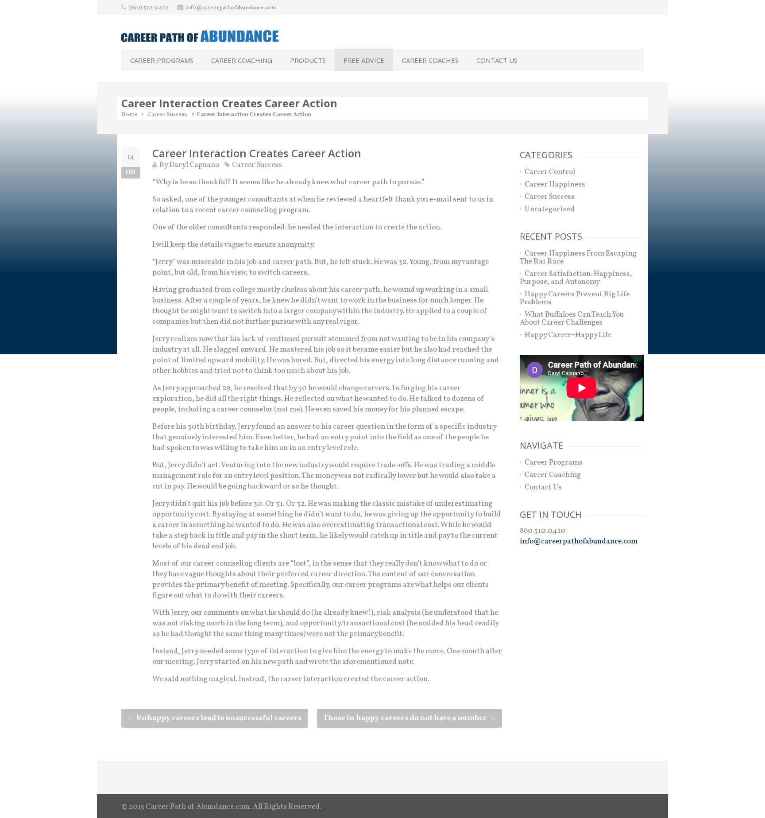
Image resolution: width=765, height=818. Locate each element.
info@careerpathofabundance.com (231, 8)
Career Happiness (555, 184)
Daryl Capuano (194, 165)
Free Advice (364, 60)
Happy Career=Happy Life (568, 335)
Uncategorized (550, 209)
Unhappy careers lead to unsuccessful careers (214, 718)
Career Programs (161, 60)
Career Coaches (430, 60)
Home (129, 115)
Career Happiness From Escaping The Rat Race (578, 257)
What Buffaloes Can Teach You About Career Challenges (572, 319)
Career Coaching (241, 60)
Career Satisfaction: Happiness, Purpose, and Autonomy (576, 278)
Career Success (167, 115)
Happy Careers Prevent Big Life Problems (575, 298)
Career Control (550, 172)
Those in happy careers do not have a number (409, 718)
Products (308, 60)
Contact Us (497, 60)
